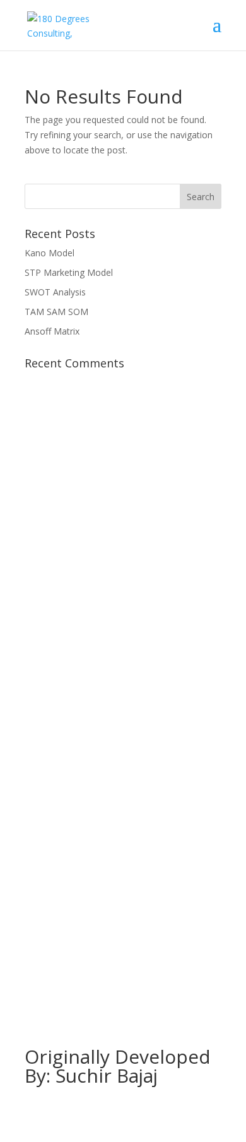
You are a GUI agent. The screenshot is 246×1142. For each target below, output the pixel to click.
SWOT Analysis (55, 292)
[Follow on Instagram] (123, 931)
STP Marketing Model (69, 272)
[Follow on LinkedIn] (148, 931)
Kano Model (49, 253)
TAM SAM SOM (56, 312)
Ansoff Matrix (52, 331)
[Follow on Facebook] (98, 931)
